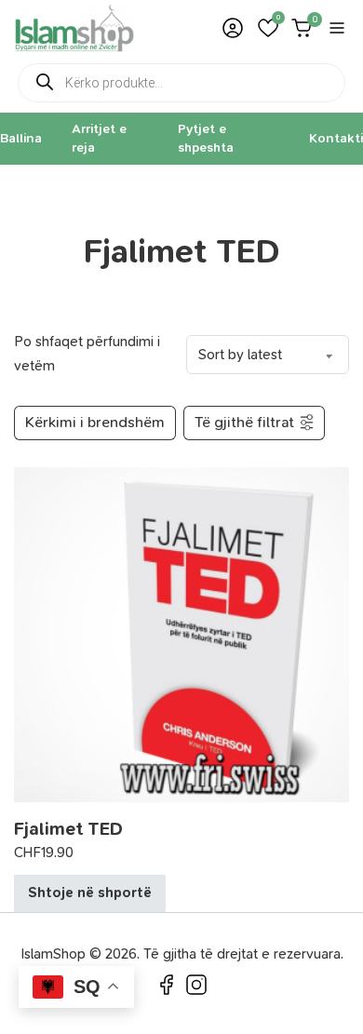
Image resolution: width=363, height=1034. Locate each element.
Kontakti (336, 138)
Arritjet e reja (99, 138)
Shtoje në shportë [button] (90, 892)
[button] (268, 28)
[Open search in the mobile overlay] (181, 82)
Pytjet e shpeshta (206, 138)
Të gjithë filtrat (244, 422)
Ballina (21, 138)
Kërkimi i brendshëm (95, 422)
